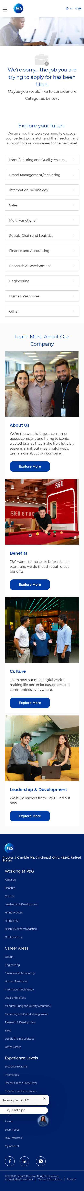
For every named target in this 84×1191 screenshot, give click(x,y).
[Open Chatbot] (43, 1120)
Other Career (13, 1046)
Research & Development (20, 1022)
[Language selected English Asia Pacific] (69, 8)
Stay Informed (13, 1137)
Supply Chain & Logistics (19, 1038)
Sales (8, 1030)
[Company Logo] (18, 8)
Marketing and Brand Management (26, 1014)
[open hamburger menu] (4, 8)
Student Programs (16, 1066)
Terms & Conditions (50, 1179)
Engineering (12, 965)
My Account (12, 1146)
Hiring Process (14, 912)
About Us (10, 879)
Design (9, 956)
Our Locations (13, 937)
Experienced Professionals (20, 1091)
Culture (9, 896)
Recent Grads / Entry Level (21, 1082)
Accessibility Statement (19, 1179)
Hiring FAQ (11, 920)
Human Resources (16, 981)
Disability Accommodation (21, 928)
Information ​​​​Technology (19, 989)
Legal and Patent (15, 997)
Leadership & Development (21, 904)
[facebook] (10, 1161)
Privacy (71, 1179)
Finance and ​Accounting (20, 973)
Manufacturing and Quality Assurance (28, 1005)
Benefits (10, 888)
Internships (12, 1074)
